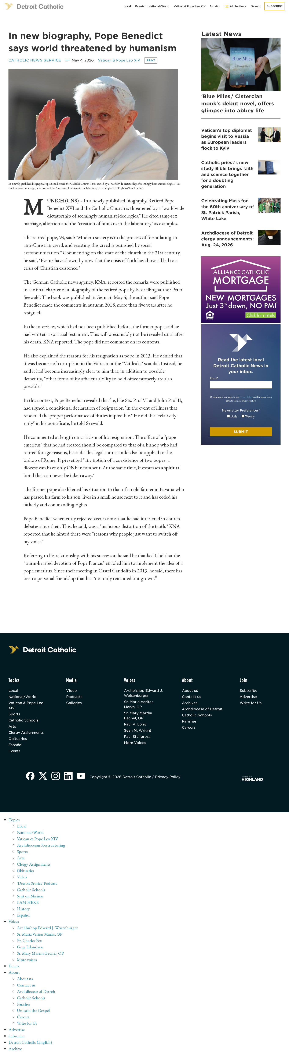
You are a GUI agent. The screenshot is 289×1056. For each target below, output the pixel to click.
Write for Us (250, 703)
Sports (14, 714)
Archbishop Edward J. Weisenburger (143, 693)
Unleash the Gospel (33, 1010)
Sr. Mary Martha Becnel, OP (138, 715)
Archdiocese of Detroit (202, 709)
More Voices (135, 743)
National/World (159, 6)
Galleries (74, 703)
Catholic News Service (34, 60)
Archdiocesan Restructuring (41, 845)
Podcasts (74, 697)
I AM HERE (28, 902)
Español (215, 6)
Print (151, 60)
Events (139, 6)
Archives (189, 703)
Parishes (189, 721)
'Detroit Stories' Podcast (37, 883)
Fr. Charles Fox (29, 940)
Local (127, 6)
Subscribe (274, 6)
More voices (27, 959)
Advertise (248, 697)
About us (190, 691)
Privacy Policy (246, 397)
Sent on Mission (30, 896)
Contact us (191, 697)
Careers (188, 727)
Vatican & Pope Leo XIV (189, 6)
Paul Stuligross (137, 737)
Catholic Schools (23, 720)
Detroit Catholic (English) (30, 1042)
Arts (12, 726)
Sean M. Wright (137, 730)
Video (71, 691)
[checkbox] (241, 416)
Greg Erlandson (30, 947)
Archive (15, 1048)
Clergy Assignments (26, 733)
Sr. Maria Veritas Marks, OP (138, 704)
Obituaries (17, 739)
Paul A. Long (135, 724)
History (23, 908)
